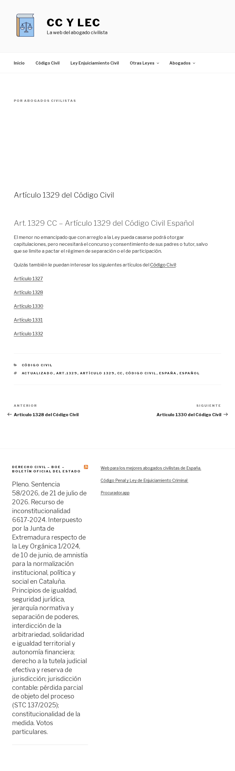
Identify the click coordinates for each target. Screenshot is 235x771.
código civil (141, 373)
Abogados (180, 63)
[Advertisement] (117, 147)
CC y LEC (74, 22)
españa (168, 373)
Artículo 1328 (28, 292)
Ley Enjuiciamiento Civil (94, 63)
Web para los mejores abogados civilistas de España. (151, 468)
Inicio (19, 63)
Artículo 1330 (28, 306)
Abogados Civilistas (50, 101)
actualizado (38, 373)
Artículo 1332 (28, 333)
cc (120, 373)
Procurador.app (115, 492)
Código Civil (48, 63)
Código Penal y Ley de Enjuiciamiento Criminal (144, 480)
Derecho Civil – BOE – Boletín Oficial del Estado (46, 469)
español (189, 373)
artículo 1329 (97, 373)
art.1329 (66, 373)
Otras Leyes (142, 63)
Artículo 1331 (28, 320)
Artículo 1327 (28, 278)
